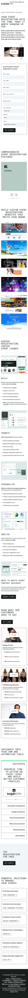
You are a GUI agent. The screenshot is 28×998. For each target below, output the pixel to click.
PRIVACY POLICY (16, 979)
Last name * (6, 80)
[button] (14, 52)
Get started (9, 863)
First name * (7, 74)
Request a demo (8, 597)
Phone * (9, 94)
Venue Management (9, 895)
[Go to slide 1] (9, 198)
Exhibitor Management (10, 947)
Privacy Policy (13, 990)
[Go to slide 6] (18, 198)
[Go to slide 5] (16, 198)
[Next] (16, 195)
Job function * (7, 107)
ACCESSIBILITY (7, 980)
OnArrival (6, 934)
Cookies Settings (14, 986)
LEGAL (8, 979)
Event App (6, 960)
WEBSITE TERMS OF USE (15, 982)
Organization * (7, 101)
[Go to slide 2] (11, 198)
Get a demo (7, 622)
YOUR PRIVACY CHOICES (17, 984)
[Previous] (12, 195)
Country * (6, 114)
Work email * (7, 87)
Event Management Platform (12, 908)
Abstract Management (10, 921)
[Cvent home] (5, 4)
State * (5, 121)
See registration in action (14, 142)
